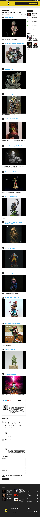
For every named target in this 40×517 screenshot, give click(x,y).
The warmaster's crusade (31, 500)
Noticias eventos (29, 494)
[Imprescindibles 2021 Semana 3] (29, 26)
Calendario (14, 6)
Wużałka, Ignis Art (9, 17)
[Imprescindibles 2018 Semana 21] (35, 44)
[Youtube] (37, 0)
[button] (37, 7)
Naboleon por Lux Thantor (11, 349)
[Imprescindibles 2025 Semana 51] (4, 491)
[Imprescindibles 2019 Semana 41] (29, 44)
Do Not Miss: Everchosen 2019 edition (21, 499)
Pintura (28, 497)
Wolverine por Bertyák (10, 248)
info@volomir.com (19, 514)
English (22, 6)
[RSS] (34, 0)
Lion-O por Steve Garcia (10, 374)
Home (3, 6)
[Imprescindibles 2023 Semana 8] (29, 14)
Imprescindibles (6, 10)
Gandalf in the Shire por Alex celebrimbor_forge (11, 119)
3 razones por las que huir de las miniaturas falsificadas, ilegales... (22, 495)
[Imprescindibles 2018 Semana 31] (35, 37)
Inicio (2, 9)
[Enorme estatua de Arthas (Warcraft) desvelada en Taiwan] (16, 490)
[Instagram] (32, 0)
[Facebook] (31, 0)
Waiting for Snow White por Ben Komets (14, 43)
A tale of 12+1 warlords (30, 495)
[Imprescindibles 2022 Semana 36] (29, 22)
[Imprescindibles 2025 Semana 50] (4, 495)
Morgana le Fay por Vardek (11, 196)
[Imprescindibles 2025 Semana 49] (4, 499)
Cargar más (32, 29)
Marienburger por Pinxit (10, 171)
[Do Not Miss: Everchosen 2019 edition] (16, 499)
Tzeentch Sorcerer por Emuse (12, 297)
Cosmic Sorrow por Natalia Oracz (13, 273)
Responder (9, 436)
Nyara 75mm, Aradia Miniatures (12, 323)
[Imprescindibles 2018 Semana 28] (29, 37)
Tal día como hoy (29, 501)
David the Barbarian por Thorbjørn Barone (15, 146)
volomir (3, 10)
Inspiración (28, 491)
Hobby (6, 6)
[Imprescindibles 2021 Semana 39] (29, 18)
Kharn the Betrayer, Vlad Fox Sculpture (14, 94)
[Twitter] (35, 0)
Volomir (18, 6)
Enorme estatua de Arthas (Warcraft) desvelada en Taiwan (22, 490)
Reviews (28, 492)
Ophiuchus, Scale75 (9, 69)
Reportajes (28, 498)
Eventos (9, 6)
